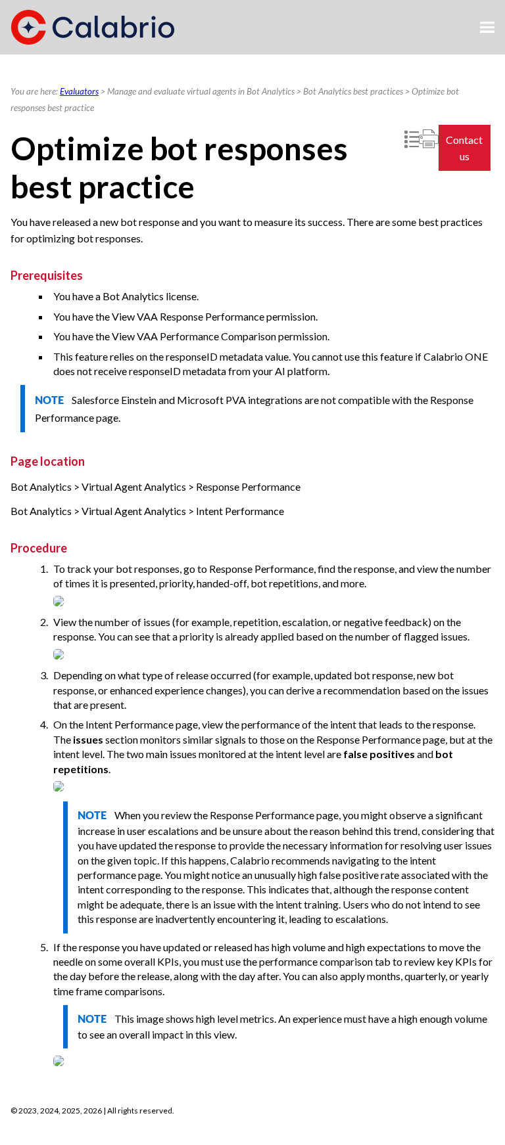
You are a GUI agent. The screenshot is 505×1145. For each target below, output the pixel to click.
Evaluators (79, 91)
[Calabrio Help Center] (93, 27)
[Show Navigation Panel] (487, 27)
